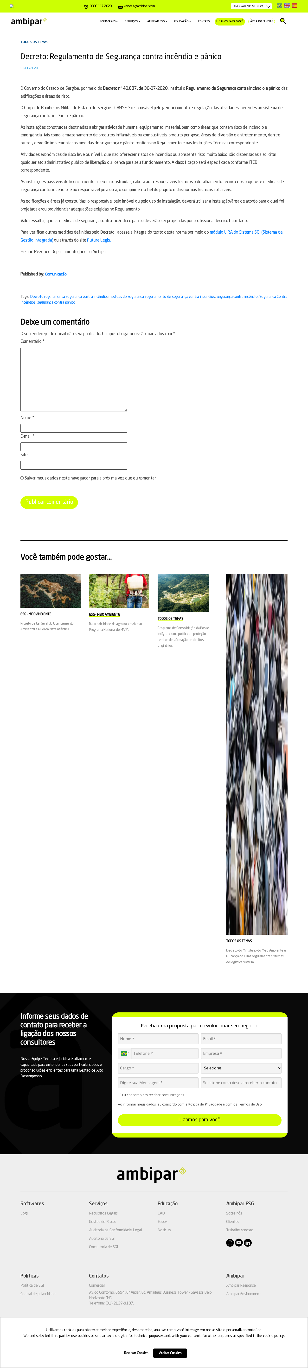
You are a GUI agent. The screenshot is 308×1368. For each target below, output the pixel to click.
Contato (204, 21)
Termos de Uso (250, 1104)
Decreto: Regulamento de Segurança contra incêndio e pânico (120, 57)
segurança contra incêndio (237, 297)
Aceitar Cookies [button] (170, 1353)
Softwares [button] (108, 21)
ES (294, 5)
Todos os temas (34, 42)
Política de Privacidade (205, 1104)
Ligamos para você (230, 21)
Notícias (164, 1230)
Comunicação (55, 274)
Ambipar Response (241, 1286)
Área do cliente (261, 21)
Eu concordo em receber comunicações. (153, 1095)
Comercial (97, 1286)
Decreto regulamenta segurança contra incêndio (68, 297)
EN (287, 5)
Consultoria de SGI (103, 1247)
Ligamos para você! (199, 1120)
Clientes (232, 1222)
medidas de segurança (126, 297)
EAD (161, 1213)
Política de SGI (32, 1286)
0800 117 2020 (101, 6)
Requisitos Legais (103, 1213)
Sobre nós (234, 1213)
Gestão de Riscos (102, 1222)
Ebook (163, 1222)
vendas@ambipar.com (139, 6)
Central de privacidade (38, 1294)
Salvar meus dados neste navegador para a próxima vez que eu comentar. (90, 478)
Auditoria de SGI (102, 1239)
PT (279, 5)
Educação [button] (181, 21)
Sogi (24, 1213)
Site (24, 455)
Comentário (32, 341)
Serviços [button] (131, 21)
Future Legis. (99, 240)
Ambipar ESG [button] (156, 21)
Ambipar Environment (243, 1294)
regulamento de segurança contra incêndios (180, 297)
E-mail (27, 436)
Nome (27, 418)
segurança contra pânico (56, 303)
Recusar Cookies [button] (136, 1353)
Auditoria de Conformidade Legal (115, 1230)
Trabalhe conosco (239, 1230)
